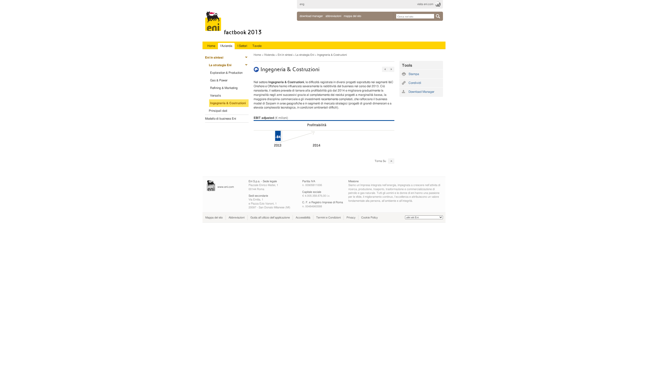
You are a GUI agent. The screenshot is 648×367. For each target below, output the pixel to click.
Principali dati (218, 110)
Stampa (414, 74)
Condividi (415, 82)
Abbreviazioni (237, 217)
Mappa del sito (214, 217)
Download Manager (311, 16)
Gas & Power (219, 80)
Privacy (351, 217)
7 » (391, 69)
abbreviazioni (333, 16)
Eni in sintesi (214, 57)
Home (257, 54)
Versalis (215, 95)
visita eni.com (425, 4)
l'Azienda (269, 54)
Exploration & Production (226, 72)
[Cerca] (437, 16)
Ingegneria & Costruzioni (228, 103)
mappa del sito (352, 16)
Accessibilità (303, 217)
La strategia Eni (220, 65)
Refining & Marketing (224, 87)
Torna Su (380, 161)
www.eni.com (225, 187)
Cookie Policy (369, 217)
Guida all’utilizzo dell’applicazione (270, 217)
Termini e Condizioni (328, 217)
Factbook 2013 (243, 32)
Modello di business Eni (220, 118)
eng (302, 4)
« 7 (385, 69)
